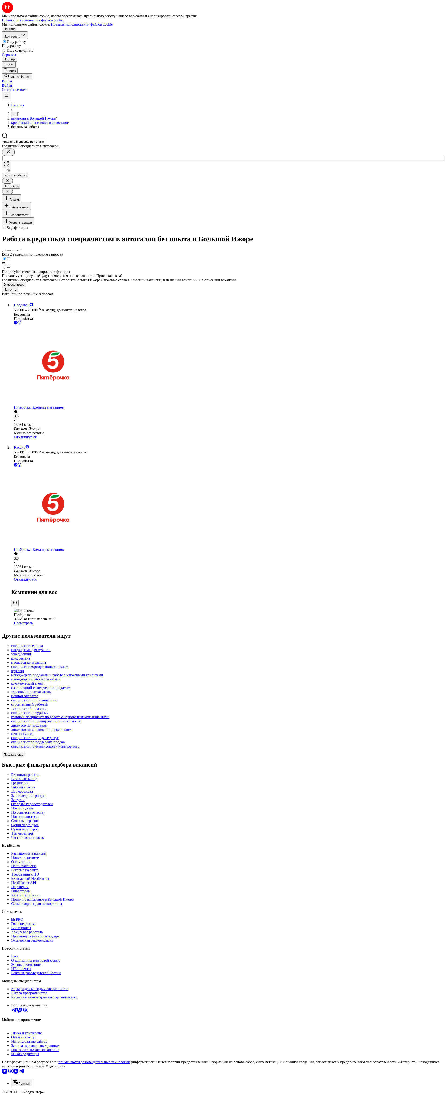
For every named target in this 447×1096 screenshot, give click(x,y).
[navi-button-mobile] (6, 95)
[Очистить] (8, 152)
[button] (7, 81)
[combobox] (23, 141)
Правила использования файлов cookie (82, 24)
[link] (10, 70)
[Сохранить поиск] (6, 164)
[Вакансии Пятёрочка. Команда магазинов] (228, 365)
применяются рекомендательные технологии (94, 1062)
